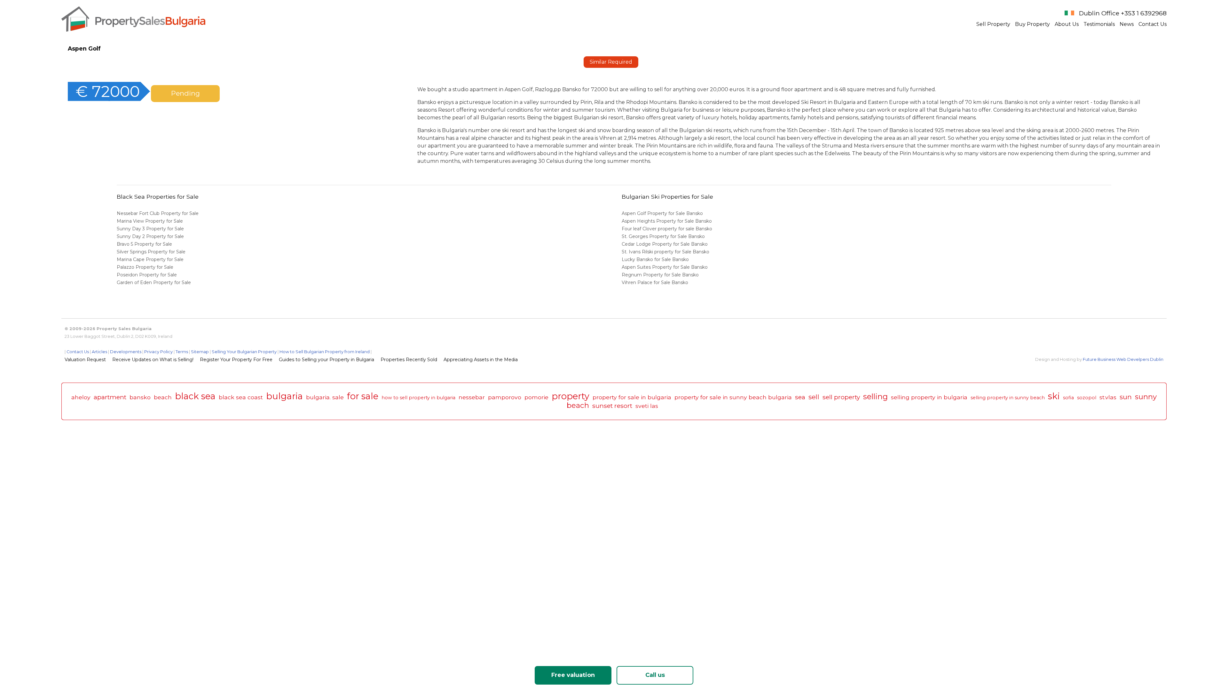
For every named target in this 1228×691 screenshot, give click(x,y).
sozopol (1086, 398)
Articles (99, 351)
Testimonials (1099, 24)
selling (875, 396)
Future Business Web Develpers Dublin (1123, 359)
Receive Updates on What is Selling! (152, 359)
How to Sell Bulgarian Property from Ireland (324, 351)
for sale (362, 396)
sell (813, 397)
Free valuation (573, 675)
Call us (655, 675)
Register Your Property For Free (236, 359)
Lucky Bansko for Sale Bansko (656, 259)
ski (1054, 396)
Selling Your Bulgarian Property (244, 351)
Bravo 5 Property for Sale (144, 244)
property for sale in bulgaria (632, 397)
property (570, 396)
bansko (140, 397)
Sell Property (993, 24)
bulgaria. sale (325, 397)
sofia (1068, 398)
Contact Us (1152, 24)
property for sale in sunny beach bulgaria (733, 397)
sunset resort (612, 405)
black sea (195, 396)
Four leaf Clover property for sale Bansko (667, 229)
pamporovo (504, 397)
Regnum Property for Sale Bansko (661, 275)
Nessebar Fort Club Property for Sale (158, 213)
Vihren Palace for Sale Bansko (655, 282)
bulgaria (284, 396)
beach (163, 397)
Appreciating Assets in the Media (481, 359)
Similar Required (611, 62)
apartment (110, 397)
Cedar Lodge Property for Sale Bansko (665, 244)
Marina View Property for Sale (150, 221)
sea (800, 397)
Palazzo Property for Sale (145, 267)
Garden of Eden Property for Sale (154, 282)
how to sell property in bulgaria (418, 398)
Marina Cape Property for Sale (150, 259)
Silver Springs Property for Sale (151, 252)
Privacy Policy (158, 351)
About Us (1067, 24)
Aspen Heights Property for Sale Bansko (667, 221)
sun (1126, 397)
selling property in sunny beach (1008, 398)
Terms (182, 351)
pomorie (536, 397)
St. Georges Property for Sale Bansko (664, 236)
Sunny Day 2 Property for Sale (150, 236)
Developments (125, 351)
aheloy (81, 397)
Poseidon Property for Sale (147, 275)
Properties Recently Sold (409, 359)
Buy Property (1032, 24)
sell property (841, 397)
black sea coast (241, 397)
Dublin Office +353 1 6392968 (1123, 13)
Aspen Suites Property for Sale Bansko (665, 267)
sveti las (646, 405)
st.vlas (1107, 397)
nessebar (472, 397)
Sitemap (200, 351)
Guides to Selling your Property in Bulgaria (326, 359)
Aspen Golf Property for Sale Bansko (663, 213)
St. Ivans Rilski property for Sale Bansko (666, 252)
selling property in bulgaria (929, 397)
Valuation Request (85, 359)
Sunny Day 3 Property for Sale (150, 229)
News (1127, 24)
